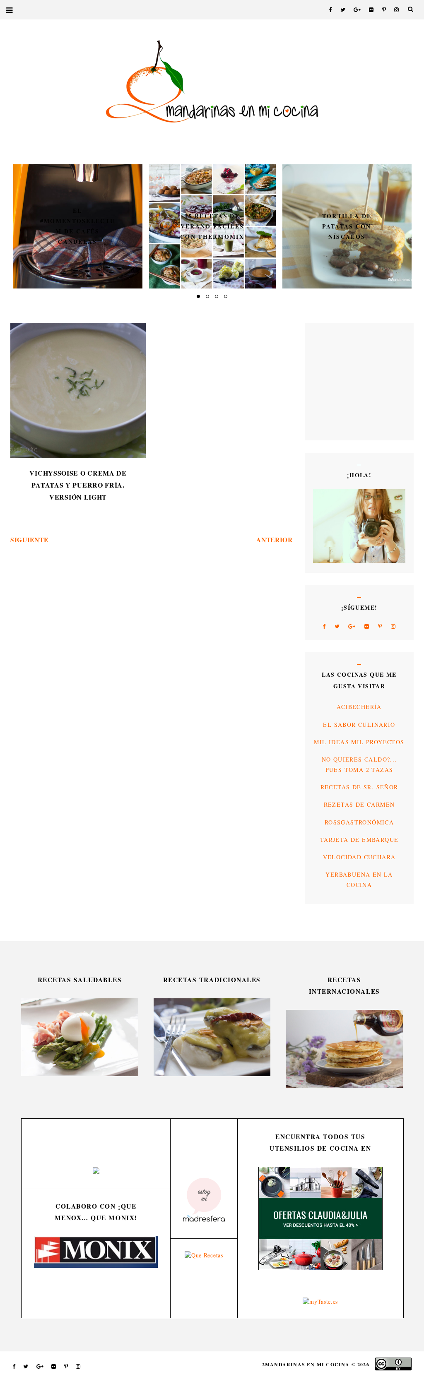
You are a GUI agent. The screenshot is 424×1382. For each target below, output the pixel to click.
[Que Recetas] (204, 1255)
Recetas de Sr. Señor (359, 787)
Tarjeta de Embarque (359, 840)
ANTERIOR (274, 539)
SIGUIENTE (29, 539)
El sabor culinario (359, 724)
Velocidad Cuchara (359, 857)
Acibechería (359, 707)
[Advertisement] (338, 380)
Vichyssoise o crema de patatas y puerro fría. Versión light (77, 485)
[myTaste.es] (320, 1301)
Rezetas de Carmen (359, 804)
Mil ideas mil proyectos (359, 742)
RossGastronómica (359, 822)
